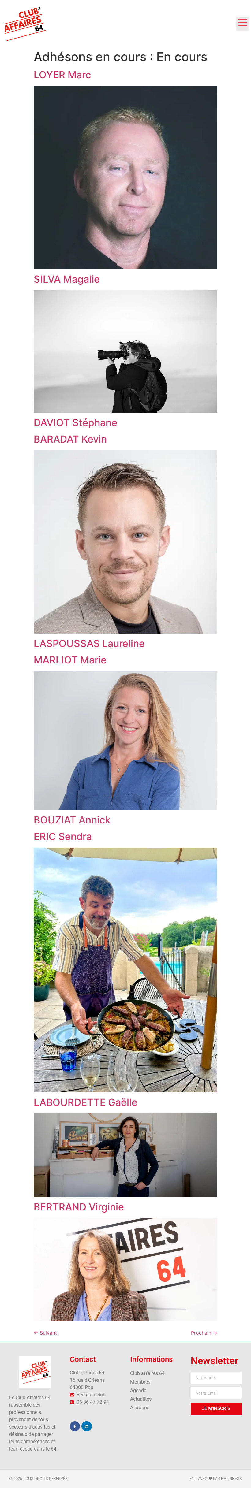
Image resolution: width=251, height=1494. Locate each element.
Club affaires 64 (147, 1373)
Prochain (204, 1333)
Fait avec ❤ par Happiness (215, 1478)
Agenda (138, 1390)
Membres (140, 1382)
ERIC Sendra (63, 836)
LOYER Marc (62, 75)
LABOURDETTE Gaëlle (85, 1102)
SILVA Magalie (67, 279)
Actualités (141, 1399)
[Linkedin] (86, 1426)
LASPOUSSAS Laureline (89, 643)
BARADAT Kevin (70, 439)
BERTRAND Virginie (79, 1207)
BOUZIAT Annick (72, 820)
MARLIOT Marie (70, 660)
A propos (139, 1407)
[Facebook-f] (75, 1426)
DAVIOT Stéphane (75, 423)
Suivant (45, 1333)
